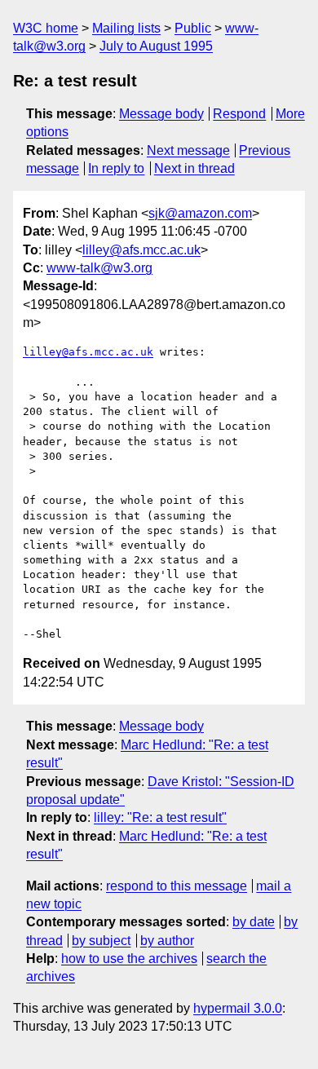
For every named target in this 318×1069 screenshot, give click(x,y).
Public (192, 28)
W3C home (45, 28)
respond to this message (176, 886)
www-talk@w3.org (99, 268)
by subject (101, 941)
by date (253, 922)
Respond (239, 114)
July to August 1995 (156, 46)
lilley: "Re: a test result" (160, 817)
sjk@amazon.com (200, 213)
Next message (188, 150)
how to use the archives (129, 958)
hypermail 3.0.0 (237, 1008)
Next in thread (194, 168)
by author (167, 941)
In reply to (116, 168)
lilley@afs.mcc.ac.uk (141, 250)
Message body (161, 114)
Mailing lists (126, 28)
